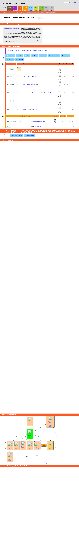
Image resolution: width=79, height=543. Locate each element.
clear (3, 52)
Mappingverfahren (65, 55)
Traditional (74, 2)
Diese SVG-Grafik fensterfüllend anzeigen (39, 463)
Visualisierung (20, 59)
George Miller (29, 50)
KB (2, 51)
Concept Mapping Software (16, 135)
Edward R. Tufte (43, 50)
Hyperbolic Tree (43, 55)
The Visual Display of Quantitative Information (32, 69)
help (77, 2)
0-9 (3, 12)
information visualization (54, 55)
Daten (28, 55)
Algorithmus (11, 55)
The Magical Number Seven (33, 121)
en (70, 2)
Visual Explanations (26, 84)
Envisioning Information (27, 76)
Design (35, 55)
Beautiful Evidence (26, 109)
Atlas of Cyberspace (27, 101)
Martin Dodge (12, 50)
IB (3, 51)
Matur (40, 12)
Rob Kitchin (18, 50)
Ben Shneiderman (36, 50)
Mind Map (11, 59)
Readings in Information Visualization (30, 92)
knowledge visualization (29, 135)
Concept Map (19, 55)
